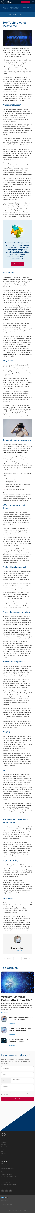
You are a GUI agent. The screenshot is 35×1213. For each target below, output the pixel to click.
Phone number (16, 1079)
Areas (2, 1151)
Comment (5, 1086)
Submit (17, 1099)
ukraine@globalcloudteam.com (8, 1184)
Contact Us (17, 264)
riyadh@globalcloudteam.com (8, 1176)
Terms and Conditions (6, 1204)
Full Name (6, 1068)
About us (3, 1142)
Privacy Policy (4, 1200)
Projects (3, 1149)
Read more (4, 1013)
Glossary (3, 1153)
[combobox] (6, 1080)
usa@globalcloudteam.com (7, 1168)
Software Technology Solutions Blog (18, 7)
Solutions (3, 1144)
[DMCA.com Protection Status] (4, 1197)
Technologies (4, 1146)
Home (4, 7)
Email (4, 1074)
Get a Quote (25, 2)
